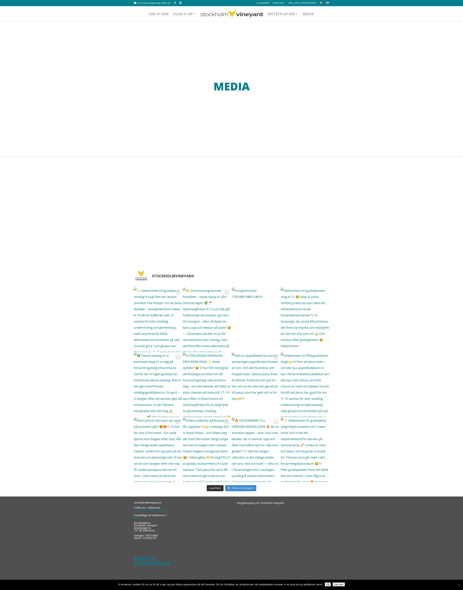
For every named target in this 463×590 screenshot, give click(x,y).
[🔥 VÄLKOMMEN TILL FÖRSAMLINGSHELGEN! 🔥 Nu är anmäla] (256, 449)
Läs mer (338, 584)
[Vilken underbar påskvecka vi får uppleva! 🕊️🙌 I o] (207, 449)
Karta (137, 517)
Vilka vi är (183, 14)
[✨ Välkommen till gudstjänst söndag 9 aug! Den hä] (158, 320)
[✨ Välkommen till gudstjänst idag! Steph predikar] (305, 449)
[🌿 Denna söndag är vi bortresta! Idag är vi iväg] (158, 385)
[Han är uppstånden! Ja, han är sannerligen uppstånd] (256, 385)
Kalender (263, 3)
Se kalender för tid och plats (150, 510)
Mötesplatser (281, 14)
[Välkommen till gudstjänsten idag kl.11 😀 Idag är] (305, 320)
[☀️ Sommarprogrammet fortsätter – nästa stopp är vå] (207, 320)
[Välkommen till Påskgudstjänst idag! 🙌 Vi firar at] (305, 385)
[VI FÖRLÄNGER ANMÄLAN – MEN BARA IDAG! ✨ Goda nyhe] (207, 385)
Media (308, 14)
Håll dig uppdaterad (302, 3)
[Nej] (458, 585)
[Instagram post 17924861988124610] (256, 320)
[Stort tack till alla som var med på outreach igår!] (158, 449)
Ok (327, 584)
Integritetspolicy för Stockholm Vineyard (260, 503)
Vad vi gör (159, 14)
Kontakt (278, 3)
